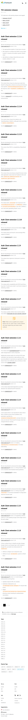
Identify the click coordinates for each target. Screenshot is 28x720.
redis (10, 671)
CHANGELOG (8, 62)
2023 (2, 628)
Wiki (2, 691)
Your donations (6, 710)
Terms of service (18, 698)
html (14, 669)
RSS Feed (13, 614)
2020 (2, 634)
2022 (2, 630)
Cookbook (3, 702)
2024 (2, 626)
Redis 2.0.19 (5, 20)
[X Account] (15, 695)
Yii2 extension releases (9, 10)
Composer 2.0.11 (6, 18)
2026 (2, 622)
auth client (20, 669)
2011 (2, 652)
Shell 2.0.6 (5, 22)
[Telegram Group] (17, 695)
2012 (2, 650)
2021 (2, 632)
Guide (2, 686)
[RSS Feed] (3, 612)
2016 (2, 642)
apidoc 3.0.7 (5, 25)
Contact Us (17, 702)
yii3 (3, 666)
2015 (2, 644)
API (2, 689)
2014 (2, 646)
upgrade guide (10, 362)
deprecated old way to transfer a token (16, 313)
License (16, 700)
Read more (3, 28)
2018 (2, 638)
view (9, 669)
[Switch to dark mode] (22, 3)
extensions (10, 666)
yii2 (22, 666)
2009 (2, 656)
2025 (2, 624)
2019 (2, 636)
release (17, 666)
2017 (2, 640)
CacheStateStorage (13, 350)
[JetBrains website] (3, 712)
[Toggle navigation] (26, 3)
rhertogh (8, 96)
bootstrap (4, 671)
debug (4, 669)
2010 (2, 654)
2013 (2, 648)
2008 (2, 658)
